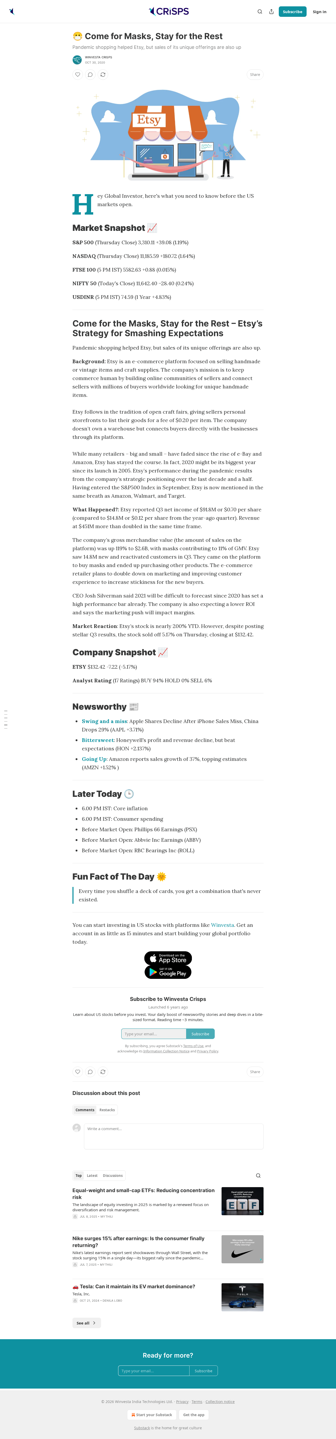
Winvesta (222, 925)
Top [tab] (79, 1175)
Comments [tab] (85, 1110)
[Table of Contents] (5, 719)
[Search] (260, 11)
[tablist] (95, 1110)
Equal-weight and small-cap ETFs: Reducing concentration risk (143, 1193)
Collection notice (220, 1401)
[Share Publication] (271, 11)
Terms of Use (193, 1045)
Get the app (193, 1414)
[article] (168, 1207)
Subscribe (292, 11)
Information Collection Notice (166, 1051)
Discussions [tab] (113, 1175)
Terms (197, 1401)
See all (83, 1323)
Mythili (107, 1216)
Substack (142, 1427)
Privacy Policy (207, 1051)
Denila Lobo (112, 1300)
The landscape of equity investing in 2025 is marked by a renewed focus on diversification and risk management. (140, 1207)
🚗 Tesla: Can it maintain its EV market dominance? (133, 1287)
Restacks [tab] (107, 1110)
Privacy (182, 1401)
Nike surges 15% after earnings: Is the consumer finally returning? (138, 1241)
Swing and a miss (104, 721)
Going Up (94, 759)
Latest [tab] (92, 1175)
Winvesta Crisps (98, 57)
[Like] (77, 74)
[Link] (65, 228)
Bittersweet (98, 740)
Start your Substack (154, 1414)
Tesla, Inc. (81, 1293)
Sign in (320, 11)
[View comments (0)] (90, 74)
